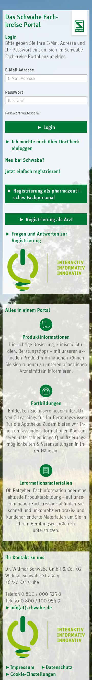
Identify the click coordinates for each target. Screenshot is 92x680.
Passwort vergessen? (22, 113)
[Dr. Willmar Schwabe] (79, 26)
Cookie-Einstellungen (33, 674)
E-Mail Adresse (19, 70)
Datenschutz (59, 667)
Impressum (22, 667)
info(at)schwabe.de (31, 607)
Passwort (14, 92)
